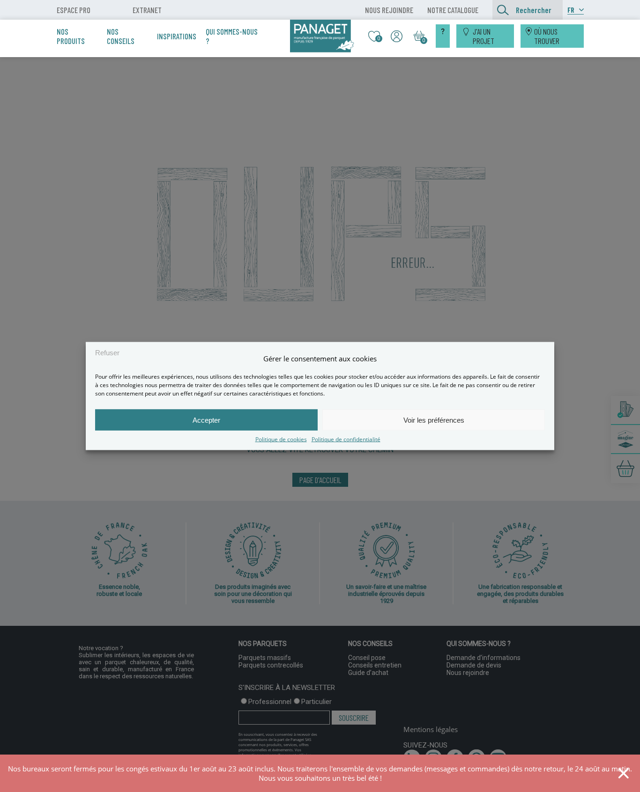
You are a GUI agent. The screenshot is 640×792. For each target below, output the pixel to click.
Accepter (206, 420)
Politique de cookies (281, 439)
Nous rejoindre (389, 10)
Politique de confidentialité (346, 439)
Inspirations (176, 36)
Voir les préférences (433, 420)
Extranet (147, 10)
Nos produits (71, 36)
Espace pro (73, 10)
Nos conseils (120, 36)
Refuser (107, 352)
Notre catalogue (452, 10)
